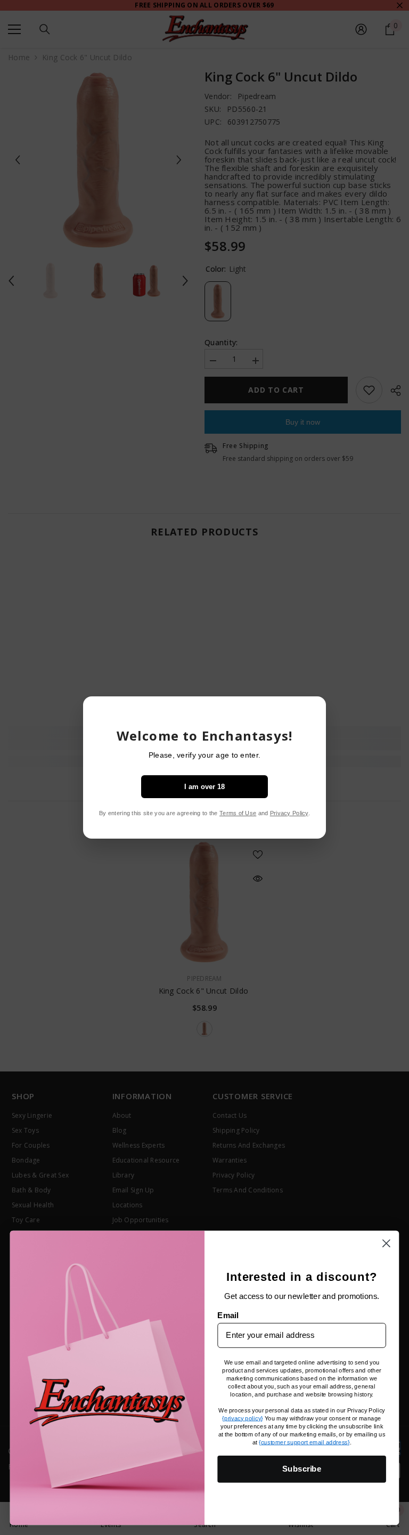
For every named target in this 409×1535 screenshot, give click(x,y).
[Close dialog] (386, 1243)
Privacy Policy (289, 813)
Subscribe (301, 1468)
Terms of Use (237, 813)
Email (227, 1315)
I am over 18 (204, 787)
